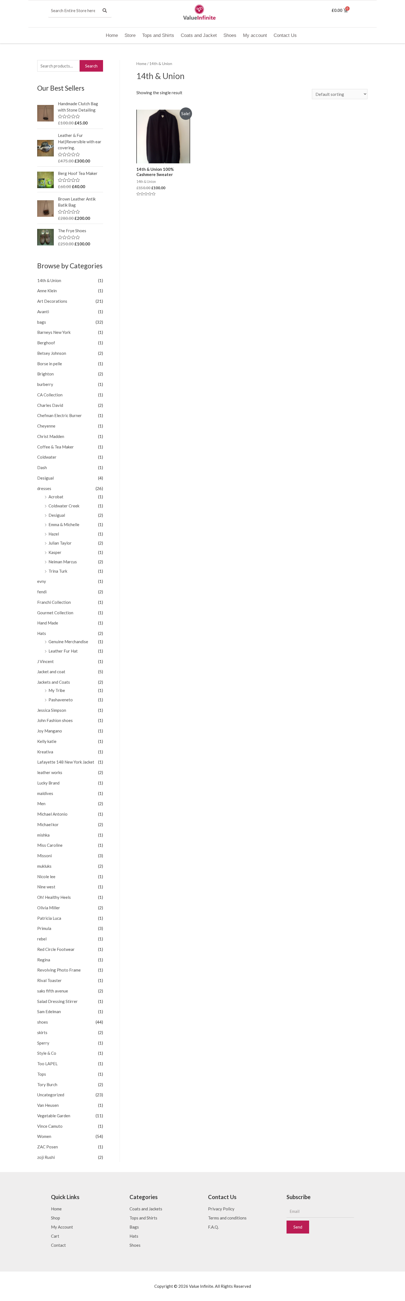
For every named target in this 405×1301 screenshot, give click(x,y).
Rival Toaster (49, 980)
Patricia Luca (49, 918)
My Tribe (56, 690)
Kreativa (45, 751)
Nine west (46, 886)
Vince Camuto (50, 1126)
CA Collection (50, 394)
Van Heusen (48, 1105)
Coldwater (46, 457)
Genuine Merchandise (68, 641)
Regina (43, 959)
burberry (45, 384)
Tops (41, 1074)
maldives (45, 793)
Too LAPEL (47, 1063)
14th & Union (49, 280)
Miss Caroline (50, 845)
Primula (44, 928)
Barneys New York (54, 332)
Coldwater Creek (63, 505)
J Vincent (45, 661)
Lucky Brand (48, 782)
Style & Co (46, 1053)
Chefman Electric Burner (59, 415)
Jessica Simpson (51, 710)
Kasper (54, 552)
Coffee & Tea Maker (55, 446)
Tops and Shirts (158, 35)
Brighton (45, 373)
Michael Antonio (52, 814)
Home (112, 35)
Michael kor (48, 824)
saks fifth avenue (52, 990)
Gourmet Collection (55, 612)
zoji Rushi (46, 1157)
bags (41, 322)
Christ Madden (50, 436)
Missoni (44, 855)
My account (255, 35)
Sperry (43, 1042)
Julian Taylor (60, 542)
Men (41, 803)
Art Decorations (52, 301)
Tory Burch (47, 1084)
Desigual (45, 477)
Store (130, 35)
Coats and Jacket (199, 35)
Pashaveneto (60, 699)
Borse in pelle (49, 363)
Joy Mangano (49, 730)
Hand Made (47, 622)
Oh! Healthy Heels (54, 897)
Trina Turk (57, 571)
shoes (42, 1021)
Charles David (50, 405)
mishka (43, 834)
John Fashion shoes (55, 720)
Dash (42, 467)
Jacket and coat (51, 671)
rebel (42, 938)
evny (41, 581)
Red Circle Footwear (56, 949)
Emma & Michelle (63, 524)
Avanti (43, 311)
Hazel (53, 533)
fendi (42, 591)
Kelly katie (46, 741)
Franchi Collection (54, 602)
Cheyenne (46, 425)
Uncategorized (50, 1094)
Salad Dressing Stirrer (57, 1001)
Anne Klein (47, 290)
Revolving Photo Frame (59, 969)
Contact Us (285, 35)
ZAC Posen (47, 1146)
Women (44, 1136)
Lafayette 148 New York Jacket (65, 761)
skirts (42, 1032)
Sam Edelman (49, 1011)
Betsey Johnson (51, 353)
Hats (41, 633)
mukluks (44, 866)
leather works (49, 772)
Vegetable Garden (53, 1115)
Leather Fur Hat (63, 650)
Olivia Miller (48, 907)
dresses (44, 488)
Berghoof (46, 342)
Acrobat (55, 496)
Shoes (229, 35)
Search (91, 65)
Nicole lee (46, 876)
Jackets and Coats (53, 682)
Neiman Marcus (62, 561)
